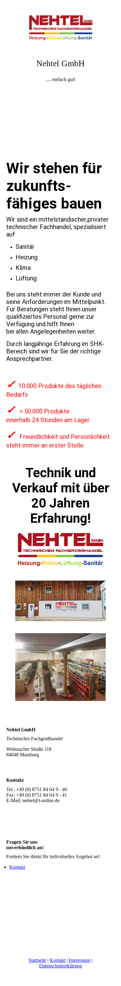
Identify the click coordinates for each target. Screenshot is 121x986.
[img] (60, 23)
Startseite (37, 960)
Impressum (79, 960)
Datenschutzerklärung (60, 965)
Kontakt (17, 867)
